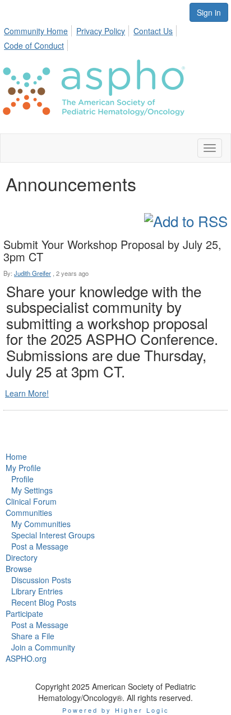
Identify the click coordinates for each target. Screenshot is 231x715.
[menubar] (115, 36)
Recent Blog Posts (43, 602)
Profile (22, 479)
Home (16, 456)
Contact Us (153, 30)
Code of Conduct (34, 45)
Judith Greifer (32, 273)
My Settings (32, 490)
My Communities (41, 523)
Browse (19, 568)
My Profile (23, 467)
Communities (29, 512)
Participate (24, 613)
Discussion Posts (41, 579)
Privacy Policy (100, 30)
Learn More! (27, 393)
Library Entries (37, 591)
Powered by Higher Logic (115, 709)
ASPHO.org (26, 658)
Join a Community (43, 647)
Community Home (36, 30)
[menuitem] (39, 29)
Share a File (32, 636)
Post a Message (39, 546)
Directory (22, 557)
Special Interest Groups (53, 535)
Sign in (209, 12)
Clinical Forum (31, 501)
